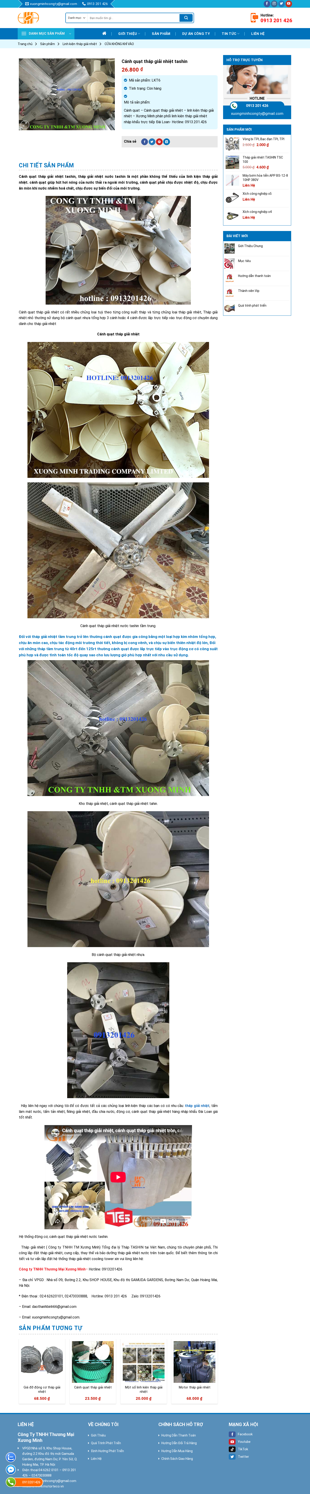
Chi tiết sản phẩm (46, 165)
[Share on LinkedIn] (166, 141)
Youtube (244, 1442)
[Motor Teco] (38, 18)
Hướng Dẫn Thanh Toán (178, 1435)
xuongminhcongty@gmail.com (257, 113)
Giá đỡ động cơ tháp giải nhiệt (42, 1390)
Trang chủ (25, 44)
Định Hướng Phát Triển (107, 1451)
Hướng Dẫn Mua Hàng (177, 1451)
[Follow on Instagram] (274, 3)
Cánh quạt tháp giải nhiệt (93, 1387)
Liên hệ (258, 34)
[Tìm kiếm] (186, 18)
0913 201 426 (257, 105)
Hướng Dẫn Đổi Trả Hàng (179, 1443)
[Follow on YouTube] (288, 3)
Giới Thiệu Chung (250, 246)
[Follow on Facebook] (267, 3)
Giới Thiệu (98, 1435)
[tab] (46, 165)
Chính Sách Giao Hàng (177, 1458)
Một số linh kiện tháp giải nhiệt (143, 1390)
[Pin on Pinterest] (159, 141)
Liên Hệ (96, 1458)
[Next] (217, 1373)
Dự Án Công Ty (196, 34)
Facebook (245, 1434)
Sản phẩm (161, 34)
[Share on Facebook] (144, 141)
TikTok (243, 1449)
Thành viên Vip (248, 291)
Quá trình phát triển (252, 305)
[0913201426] (11, 1482)
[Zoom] (24, 124)
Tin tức (229, 34)
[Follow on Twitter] (281, 3)
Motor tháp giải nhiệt (194, 1387)
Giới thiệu (127, 34)
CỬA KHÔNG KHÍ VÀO (119, 44)
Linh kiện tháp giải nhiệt (80, 44)
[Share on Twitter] (152, 141)
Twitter (243, 1457)
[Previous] (19, 1373)
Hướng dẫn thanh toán (254, 276)
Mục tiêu (244, 261)
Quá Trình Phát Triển (106, 1443)
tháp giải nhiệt (197, 1106)
